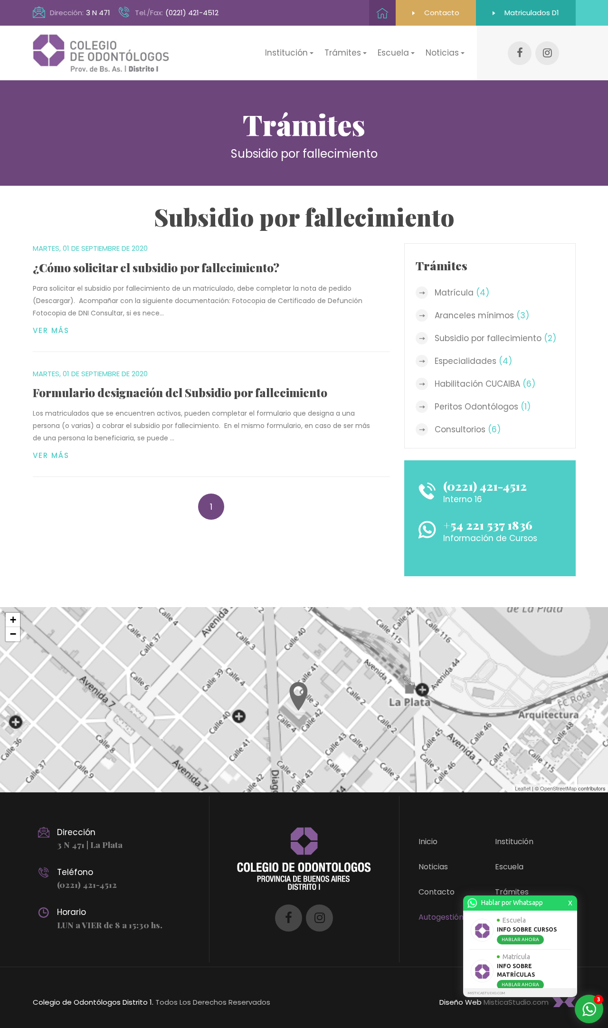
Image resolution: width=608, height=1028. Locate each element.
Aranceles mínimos (482, 315)
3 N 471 (98, 13)
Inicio (427, 841)
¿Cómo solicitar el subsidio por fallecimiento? (156, 267)
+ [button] (13, 620)
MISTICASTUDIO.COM (486, 993)
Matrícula (462, 292)
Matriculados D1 (531, 13)
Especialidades (473, 361)
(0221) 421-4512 (191, 13)
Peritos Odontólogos (483, 406)
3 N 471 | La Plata (90, 844)
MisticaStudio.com (516, 1002)
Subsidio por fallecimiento (495, 338)
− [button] (13, 634)
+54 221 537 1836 (487, 525)
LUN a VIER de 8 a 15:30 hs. (109, 925)
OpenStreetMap (558, 788)
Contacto (440, 13)
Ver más (51, 330)
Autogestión (441, 917)
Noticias (433, 866)
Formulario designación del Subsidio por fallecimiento (180, 392)
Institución (514, 841)
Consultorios (468, 429)
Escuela (509, 866)
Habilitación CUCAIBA (485, 384)
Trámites (512, 891)
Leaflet (523, 788)
